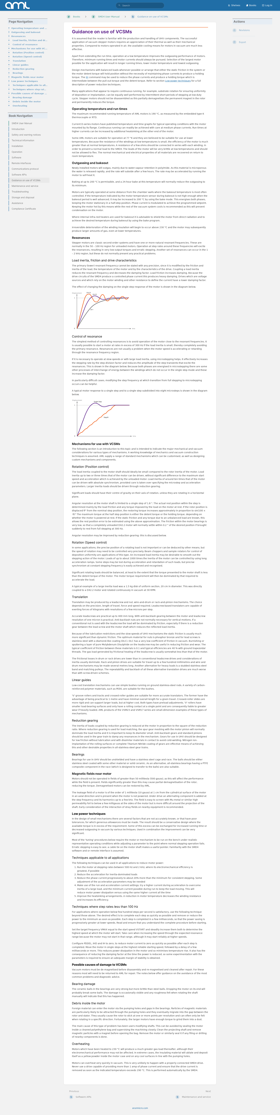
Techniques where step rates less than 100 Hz (30, 89)
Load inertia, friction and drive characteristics (30, 40)
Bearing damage (22, 97)
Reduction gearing (23, 69)
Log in (268, 5)
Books (252, 5)
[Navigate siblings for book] (86, 17)
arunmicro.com (140, 1108)
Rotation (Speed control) (27, 56)
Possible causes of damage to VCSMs (29, 93)
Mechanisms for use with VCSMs (29, 48)
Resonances (18, 36)
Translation (19, 61)
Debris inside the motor (27, 101)
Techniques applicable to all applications (30, 85)
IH (87, 77)
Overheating (20, 106)
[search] (140, 5)
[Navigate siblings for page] (125, 17)
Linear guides (21, 65)
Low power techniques (24, 81)
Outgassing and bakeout (25, 32)
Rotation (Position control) (28, 52)
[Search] (119, 5)
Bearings (18, 73)
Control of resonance (25, 44)
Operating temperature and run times (29, 28)
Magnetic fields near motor (27, 77)
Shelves (235, 5)
